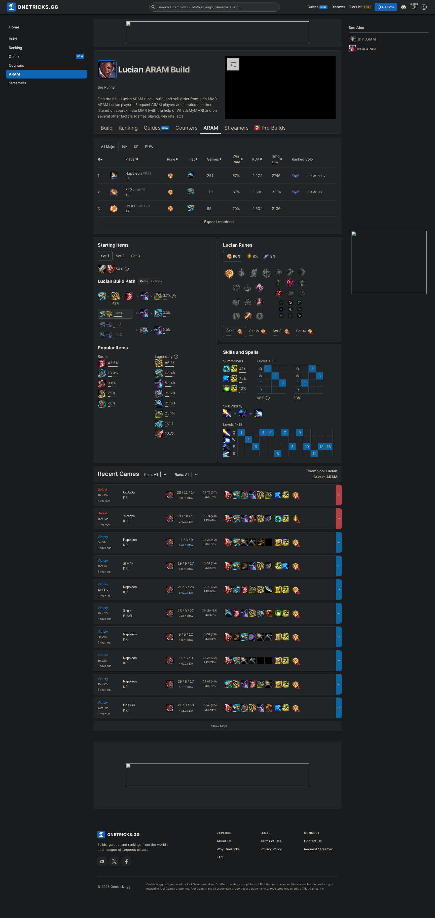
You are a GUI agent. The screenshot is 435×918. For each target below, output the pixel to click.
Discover (338, 7)
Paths (144, 281)
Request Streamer (318, 849)
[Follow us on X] (114, 861)
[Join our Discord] (102, 861)
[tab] (107, 128)
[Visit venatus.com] (326, 111)
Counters (186, 128)
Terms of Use (271, 841)
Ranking (128, 128)
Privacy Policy (271, 849)
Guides (156, 128)
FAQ (220, 857)
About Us (224, 841)
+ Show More (217, 726)
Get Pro (388, 7)
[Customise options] (424, 7)
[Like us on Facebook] (126, 861)
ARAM (210, 128)
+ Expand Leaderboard (217, 222)
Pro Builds (273, 128)
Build (107, 128)
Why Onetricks (228, 849)
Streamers (236, 128)
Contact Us (313, 841)
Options (156, 281)
